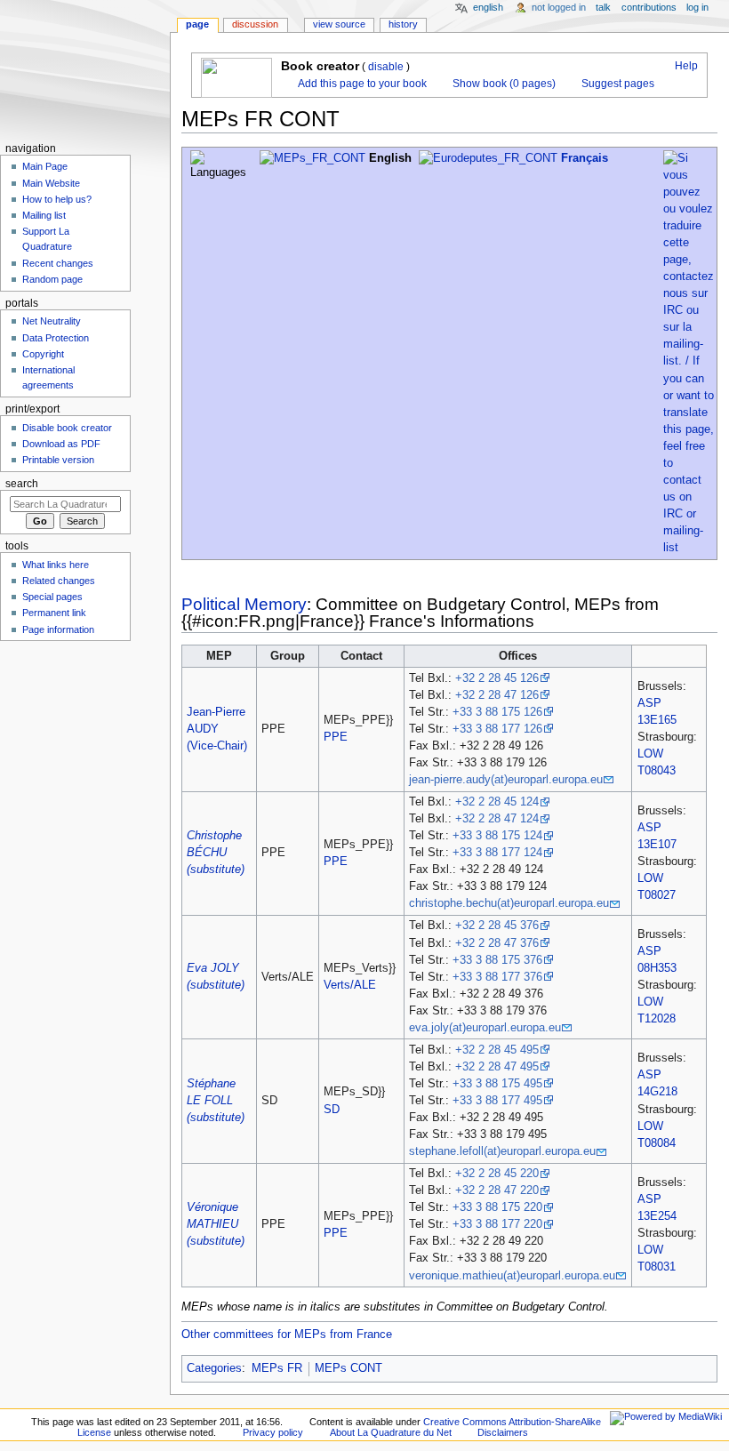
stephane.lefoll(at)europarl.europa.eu (502, 1151)
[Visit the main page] (85, 69)
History (403, 24)
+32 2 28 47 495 (497, 1067)
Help (685, 66)
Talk (603, 7)
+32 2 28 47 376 (497, 943)
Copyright (43, 354)
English (488, 7)
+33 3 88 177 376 (497, 977)
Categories (214, 1368)
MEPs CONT (348, 1368)
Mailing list (44, 215)
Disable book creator (67, 427)
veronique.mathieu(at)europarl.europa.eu (512, 1276)
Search (21, 483)
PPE (336, 737)
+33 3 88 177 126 (497, 729)
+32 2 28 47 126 (497, 695)
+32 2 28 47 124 (497, 819)
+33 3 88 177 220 (497, 1224)
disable (386, 66)
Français (584, 158)
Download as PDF (61, 443)
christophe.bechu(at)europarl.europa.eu (509, 903)
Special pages (52, 596)
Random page (52, 279)
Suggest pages (616, 83)
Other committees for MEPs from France (286, 1334)
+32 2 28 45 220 (497, 1173)
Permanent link (54, 612)
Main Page (45, 166)
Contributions (649, 7)
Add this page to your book (361, 83)
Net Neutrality (51, 321)
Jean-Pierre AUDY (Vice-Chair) (217, 729)
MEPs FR (277, 1368)
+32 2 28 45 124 (497, 802)
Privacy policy (273, 1432)
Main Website (51, 183)
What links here (55, 564)
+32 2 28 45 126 (497, 678)
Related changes (58, 580)
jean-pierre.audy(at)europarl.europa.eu (506, 780)
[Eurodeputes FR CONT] (488, 158)
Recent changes (57, 263)
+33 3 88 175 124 (497, 836)
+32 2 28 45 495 (497, 1050)
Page (197, 24)
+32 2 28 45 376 (497, 925)
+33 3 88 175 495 (497, 1084)
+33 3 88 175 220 (497, 1207)
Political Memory (244, 604)
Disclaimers (502, 1432)
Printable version (58, 459)
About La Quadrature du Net (391, 1432)
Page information (58, 629)
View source (339, 24)
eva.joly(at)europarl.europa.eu (485, 1028)
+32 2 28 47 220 (497, 1190)
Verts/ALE (350, 985)
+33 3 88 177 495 (497, 1100)
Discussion (255, 24)
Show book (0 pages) (503, 83)
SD (332, 1109)
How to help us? (57, 199)
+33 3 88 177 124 (497, 852)
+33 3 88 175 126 (497, 712)
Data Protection (55, 338)
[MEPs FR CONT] (312, 158)
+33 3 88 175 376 (497, 960)
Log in (697, 7)
